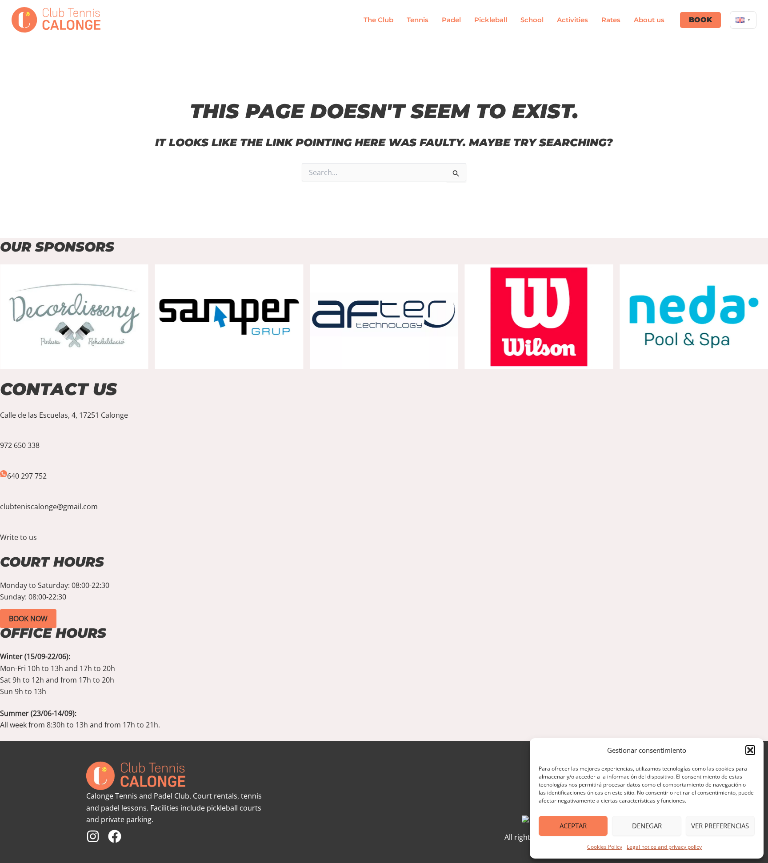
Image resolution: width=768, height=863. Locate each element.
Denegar (647, 825)
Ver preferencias (720, 825)
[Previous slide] (4, 489)
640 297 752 (27, 476)
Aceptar (573, 825)
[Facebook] (114, 836)
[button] (750, 750)
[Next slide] (763, 489)
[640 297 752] (3, 474)
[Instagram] (93, 836)
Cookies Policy (604, 847)
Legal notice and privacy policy (664, 847)
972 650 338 (20, 445)
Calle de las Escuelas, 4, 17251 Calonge (64, 415)
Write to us (18, 537)
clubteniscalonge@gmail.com (49, 506)
